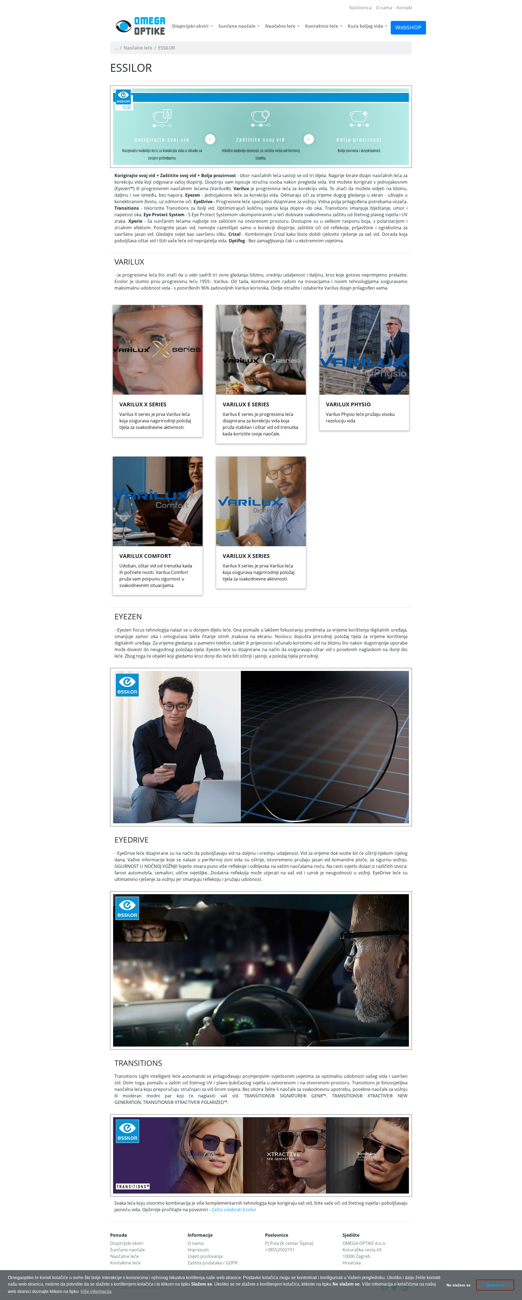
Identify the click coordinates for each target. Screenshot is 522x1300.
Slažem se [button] (495, 1285)
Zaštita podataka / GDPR (213, 1263)
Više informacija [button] (95, 1291)
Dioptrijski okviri (191, 26)
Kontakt (404, 8)
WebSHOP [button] (408, 27)
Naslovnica (360, 8)
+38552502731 (279, 1250)
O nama (384, 8)
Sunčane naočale (237, 26)
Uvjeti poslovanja (205, 1256)
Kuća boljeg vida (366, 26)
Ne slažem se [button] (458, 1285)
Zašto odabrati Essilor (234, 1210)
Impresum (198, 1250)
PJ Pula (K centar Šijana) (289, 1243)
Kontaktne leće (322, 26)
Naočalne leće (280, 26)
